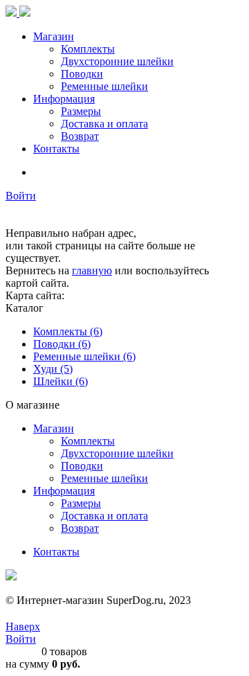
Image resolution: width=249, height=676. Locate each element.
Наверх (23, 626)
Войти (21, 196)
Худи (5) (53, 369)
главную (92, 270)
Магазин (53, 428)
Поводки (82, 466)
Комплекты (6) (67, 331)
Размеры (81, 503)
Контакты (56, 552)
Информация (64, 491)
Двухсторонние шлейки (117, 453)
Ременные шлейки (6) (84, 356)
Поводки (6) (62, 344)
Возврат (80, 528)
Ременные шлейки (104, 478)
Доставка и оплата (104, 516)
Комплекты (88, 441)
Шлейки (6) (60, 381)
